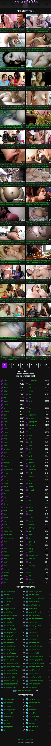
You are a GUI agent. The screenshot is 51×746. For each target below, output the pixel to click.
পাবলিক (6, 566)
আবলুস (31, 511)
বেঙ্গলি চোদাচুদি (33, 687)
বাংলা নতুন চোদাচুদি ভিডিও (10, 670)
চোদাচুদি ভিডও (7, 605)
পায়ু (30, 562)
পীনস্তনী (6, 394)
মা (29, 494)
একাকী (30, 456)
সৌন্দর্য (30, 432)
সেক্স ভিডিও (32, 706)
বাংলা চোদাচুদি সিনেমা (34, 650)
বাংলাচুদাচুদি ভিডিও (8, 727)
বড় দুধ (30, 405)
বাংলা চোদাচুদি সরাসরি (9, 650)
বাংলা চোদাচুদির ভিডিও (25, 2)
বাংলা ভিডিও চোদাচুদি (34, 670)
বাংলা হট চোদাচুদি (33, 674)
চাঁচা (30, 398)
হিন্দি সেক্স (31, 730)
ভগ (30, 384)
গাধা (30, 388)
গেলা (30, 501)
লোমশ (30, 446)
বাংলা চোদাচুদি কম (33, 633)
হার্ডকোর (6, 384)
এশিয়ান (5, 422)
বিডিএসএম (32, 528)
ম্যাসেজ (31, 521)
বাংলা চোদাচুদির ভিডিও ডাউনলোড (12, 657)
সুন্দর (30, 408)
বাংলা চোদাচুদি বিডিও (34, 643)
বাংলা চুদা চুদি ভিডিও (9, 713)
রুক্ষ (30, 576)
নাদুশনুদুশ (6, 572)
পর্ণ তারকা (6, 473)
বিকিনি (30, 535)
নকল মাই (31, 583)
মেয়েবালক (6, 569)
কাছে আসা (6, 480)
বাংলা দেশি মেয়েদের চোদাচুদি (36, 663)
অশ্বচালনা (6, 391)
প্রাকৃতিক (31, 459)
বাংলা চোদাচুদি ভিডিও (9, 646)
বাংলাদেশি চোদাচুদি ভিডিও (35, 677)
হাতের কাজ (32, 480)
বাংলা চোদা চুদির (33, 622)
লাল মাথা (31, 463)
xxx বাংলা (6, 720)
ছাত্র (5, 497)
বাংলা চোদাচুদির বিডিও (34, 653)
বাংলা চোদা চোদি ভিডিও (35, 703)
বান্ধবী (30, 442)
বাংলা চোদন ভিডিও (8, 622)
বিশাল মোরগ (7, 463)
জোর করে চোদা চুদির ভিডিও (11, 615)
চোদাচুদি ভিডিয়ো (8, 612)
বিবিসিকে (6, 483)
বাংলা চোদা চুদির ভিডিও (10, 629)
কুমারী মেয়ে (7, 405)
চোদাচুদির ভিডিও (33, 710)
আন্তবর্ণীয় (31, 477)
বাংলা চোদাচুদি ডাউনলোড (10, 639)
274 (25, 371)
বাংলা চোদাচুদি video (10, 633)
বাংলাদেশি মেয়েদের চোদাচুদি (11, 681)
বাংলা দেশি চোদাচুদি (9, 660)
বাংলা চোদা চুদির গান (9, 626)
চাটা (30, 569)
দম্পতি (30, 473)
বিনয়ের (5, 435)
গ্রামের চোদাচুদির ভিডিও (35, 591)
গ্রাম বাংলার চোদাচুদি (9, 591)
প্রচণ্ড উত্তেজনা (33, 555)
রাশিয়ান (31, 487)
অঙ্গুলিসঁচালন (7, 449)
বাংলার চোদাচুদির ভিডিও (10, 687)
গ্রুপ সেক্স (31, 514)
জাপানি (30, 449)
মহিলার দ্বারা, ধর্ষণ (9, 538)
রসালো (5, 514)
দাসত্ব (5, 549)
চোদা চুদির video (34, 595)
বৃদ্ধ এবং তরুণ (8, 535)
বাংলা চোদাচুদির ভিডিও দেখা (36, 657)
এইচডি (30, 401)
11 (19, 371)
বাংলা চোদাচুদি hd (34, 629)
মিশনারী (6, 401)
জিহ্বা (30, 572)
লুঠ (29, 412)
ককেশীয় (6, 487)
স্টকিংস (6, 429)
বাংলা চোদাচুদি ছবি (33, 636)
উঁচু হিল (31, 518)
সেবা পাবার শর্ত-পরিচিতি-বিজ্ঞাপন (25, 739)
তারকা (5, 501)
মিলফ (5, 415)
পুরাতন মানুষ (32, 542)
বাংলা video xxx (34, 699)
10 (46, 365)
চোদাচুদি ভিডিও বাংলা (9, 609)
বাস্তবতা (6, 504)
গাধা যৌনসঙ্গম (32, 470)
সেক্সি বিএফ (7, 723)
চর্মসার (5, 439)
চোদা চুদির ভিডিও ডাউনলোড (36, 598)
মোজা (5, 542)
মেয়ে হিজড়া (32, 566)
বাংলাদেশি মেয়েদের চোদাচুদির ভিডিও (37, 681)
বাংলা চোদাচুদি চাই (8, 636)
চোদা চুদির (6, 595)
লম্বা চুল (31, 549)
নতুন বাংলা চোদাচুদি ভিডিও (36, 619)
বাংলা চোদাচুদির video (10, 653)
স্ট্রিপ (5, 418)
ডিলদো (30, 483)
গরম (30, 439)
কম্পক (5, 511)
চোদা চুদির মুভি (7, 602)
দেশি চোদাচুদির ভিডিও (34, 615)
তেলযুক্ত (31, 507)
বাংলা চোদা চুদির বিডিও (35, 626)
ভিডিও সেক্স (32, 723)
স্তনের (5, 552)
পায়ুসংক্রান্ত (32, 425)
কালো (5, 466)
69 (30, 531)
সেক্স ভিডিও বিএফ (33, 727)
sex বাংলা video (34, 717)
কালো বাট (6, 555)
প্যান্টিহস (31, 579)
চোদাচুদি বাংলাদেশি (34, 602)
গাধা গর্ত (6, 518)
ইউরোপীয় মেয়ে (33, 381)
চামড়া (5, 453)
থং (29, 497)
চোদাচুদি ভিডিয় (33, 609)
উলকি (5, 477)
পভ (4, 459)
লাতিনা (5, 525)
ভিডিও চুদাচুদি (7, 706)
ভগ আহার (6, 528)
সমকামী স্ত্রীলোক (8, 470)
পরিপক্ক (31, 552)
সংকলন (6, 432)
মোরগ (30, 538)
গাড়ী (5, 583)
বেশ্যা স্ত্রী (31, 490)
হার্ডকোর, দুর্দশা (8, 531)
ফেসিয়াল (31, 429)
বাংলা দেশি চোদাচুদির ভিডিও (11, 663)
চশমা (5, 494)
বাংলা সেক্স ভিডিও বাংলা (35, 720)
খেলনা (30, 435)
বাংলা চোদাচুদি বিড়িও (9, 643)
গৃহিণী (5, 507)
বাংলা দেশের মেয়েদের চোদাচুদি (12, 667)
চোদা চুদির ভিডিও (8, 598)
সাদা (5, 398)
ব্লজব (5, 381)
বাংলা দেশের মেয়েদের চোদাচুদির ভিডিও (37, 667)
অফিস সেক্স (32, 559)
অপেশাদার (31, 418)
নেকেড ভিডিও (32, 713)
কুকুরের (31, 391)
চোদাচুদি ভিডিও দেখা (34, 605)
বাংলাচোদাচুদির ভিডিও (9, 677)
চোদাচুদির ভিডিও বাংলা (35, 612)
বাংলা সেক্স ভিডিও (8, 703)
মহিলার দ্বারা (32, 415)
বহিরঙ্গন (6, 456)
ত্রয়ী (5, 425)
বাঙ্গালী (5, 562)
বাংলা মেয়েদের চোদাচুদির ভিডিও (12, 674)
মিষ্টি (30, 453)
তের (30, 394)
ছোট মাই (6, 388)
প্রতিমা (6, 579)
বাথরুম (5, 559)
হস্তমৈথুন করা (33, 422)
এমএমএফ (6, 490)
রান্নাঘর (6, 576)
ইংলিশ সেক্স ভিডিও (8, 717)
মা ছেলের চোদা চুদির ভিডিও (23, 691)
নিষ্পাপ (5, 408)
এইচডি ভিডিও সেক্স (9, 699)
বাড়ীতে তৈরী (32, 466)
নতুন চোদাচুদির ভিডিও (9, 619)
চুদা (4, 730)
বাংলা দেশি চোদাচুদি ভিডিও (36, 660)
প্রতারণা (6, 521)
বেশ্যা (5, 446)
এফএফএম (32, 525)
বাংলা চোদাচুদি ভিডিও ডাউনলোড (37, 646)
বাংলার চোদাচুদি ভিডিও (35, 684)
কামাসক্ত (6, 412)
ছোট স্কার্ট (31, 545)
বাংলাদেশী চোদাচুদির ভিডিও (11, 684)
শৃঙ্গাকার (6, 442)
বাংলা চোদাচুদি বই (33, 639)
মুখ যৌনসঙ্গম (32, 504)
